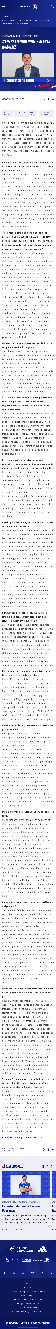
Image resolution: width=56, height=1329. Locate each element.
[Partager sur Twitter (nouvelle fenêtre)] (44, 99)
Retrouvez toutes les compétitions (28, 1323)
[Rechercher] (52, 6)
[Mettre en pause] (42, 1166)
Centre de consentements (28, 1308)
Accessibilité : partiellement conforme (28, 1292)
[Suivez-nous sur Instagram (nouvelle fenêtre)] (14, 1273)
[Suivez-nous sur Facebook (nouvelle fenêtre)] (4, 1273)
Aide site (28, 1288)
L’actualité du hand (26, 20)
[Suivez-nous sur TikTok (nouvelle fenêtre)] (51, 1273)
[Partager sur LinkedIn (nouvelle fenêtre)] (53, 99)
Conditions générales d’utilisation (28, 1300)
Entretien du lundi (42, 20)
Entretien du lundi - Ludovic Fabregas (21, 1208)
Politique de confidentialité (28, 1304)
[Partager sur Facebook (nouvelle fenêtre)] (48, 99)
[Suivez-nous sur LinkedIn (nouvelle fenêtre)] (42, 1273)
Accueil (4, 20)
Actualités (13, 20)
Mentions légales (28, 1296)
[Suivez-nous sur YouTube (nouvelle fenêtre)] (32, 1273)
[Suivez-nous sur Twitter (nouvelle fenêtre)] (23, 1273)
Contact (28, 1284)
